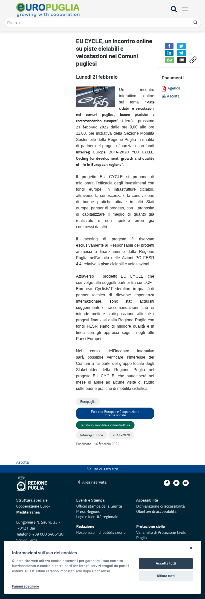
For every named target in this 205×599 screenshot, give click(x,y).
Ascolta (173, 96)
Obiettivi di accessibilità (156, 511)
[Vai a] (49, 10)
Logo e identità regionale (97, 516)
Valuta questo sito (102, 469)
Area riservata (94, 482)
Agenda (174, 88)
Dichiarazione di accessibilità (160, 506)
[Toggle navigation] (183, 9)
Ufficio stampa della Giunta (99, 506)
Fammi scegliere (25, 586)
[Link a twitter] (176, 483)
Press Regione (88, 511)
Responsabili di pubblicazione (101, 532)
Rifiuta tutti (165, 576)
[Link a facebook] (167, 483)
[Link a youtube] (185, 483)
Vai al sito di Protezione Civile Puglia (161, 535)
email (35, 540)
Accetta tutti (166, 563)
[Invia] (196, 22)
